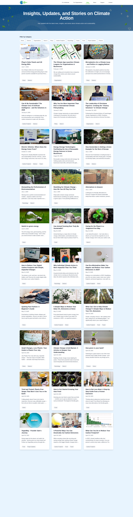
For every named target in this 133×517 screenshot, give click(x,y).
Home (22, 40)
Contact (110, 2)
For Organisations (77, 2)
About (94, 2)
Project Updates (92, 40)
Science (29, 40)
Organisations (37, 40)
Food (83, 40)
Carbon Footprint (60, 40)
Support (102, 2)
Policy (51, 40)
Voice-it (45, 40)
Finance (101, 40)
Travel (77, 40)
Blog (88, 2)
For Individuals (65, 2)
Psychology (70, 40)
